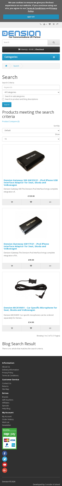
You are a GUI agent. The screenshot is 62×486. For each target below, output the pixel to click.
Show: (57, 134)
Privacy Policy (7, 372)
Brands (5, 397)
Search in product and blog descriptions (21, 99)
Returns (5, 386)
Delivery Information (10, 370)
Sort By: (57, 126)
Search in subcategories (15, 96)
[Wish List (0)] (50, 24)
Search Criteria (8, 82)
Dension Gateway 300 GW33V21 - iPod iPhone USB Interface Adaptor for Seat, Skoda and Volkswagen (31, 182)
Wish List (5, 422)
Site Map (5, 389)
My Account (7, 416)
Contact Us (6, 383)
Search (16, 66)
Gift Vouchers (7, 400)
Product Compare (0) (10, 121)
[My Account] (45, 24)
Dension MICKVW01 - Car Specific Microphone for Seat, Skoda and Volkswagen (30, 309)
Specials (5, 405)
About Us (6, 367)
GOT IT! (31, 16)
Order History (8, 419)
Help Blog (6, 408)
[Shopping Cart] (54, 24)
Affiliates (5, 403)
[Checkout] (57, 24)
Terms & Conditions (36, 8)
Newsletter (6, 425)
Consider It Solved (52, 484)
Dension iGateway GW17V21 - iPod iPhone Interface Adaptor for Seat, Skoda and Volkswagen (26, 246)
